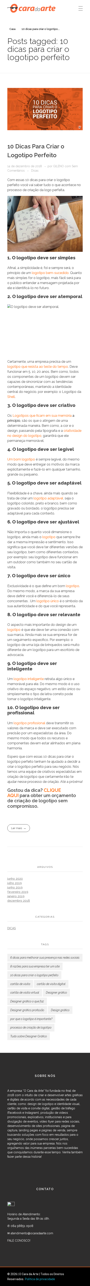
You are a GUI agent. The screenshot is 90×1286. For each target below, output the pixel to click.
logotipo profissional (29, 723)
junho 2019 (15, 887)
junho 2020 (15, 878)
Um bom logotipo (21, 459)
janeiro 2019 (15, 896)
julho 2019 (14, 883)
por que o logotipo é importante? (31, 1019)
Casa (12, 29)
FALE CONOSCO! (19, 1240)
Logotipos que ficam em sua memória (42, 416)
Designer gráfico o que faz (27, 1001)
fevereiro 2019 (17, 892)
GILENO (59, 166)
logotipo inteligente (29, 679)
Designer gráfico (56, 992)
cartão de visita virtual (24, 992)
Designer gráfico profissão (27, 1010)
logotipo (48, 537)
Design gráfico (60, 1010)
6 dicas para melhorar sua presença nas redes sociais (45, 957)
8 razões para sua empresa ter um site (35, 966)
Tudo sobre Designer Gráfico (28, 1036)
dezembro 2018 (18, 900)
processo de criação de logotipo (30, 1027)
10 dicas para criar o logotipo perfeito (34, 975)
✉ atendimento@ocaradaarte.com (30, 1233)
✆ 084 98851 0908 (20, 1226)
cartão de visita (20, 984)
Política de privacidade (40, 1279)
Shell (11, 397)
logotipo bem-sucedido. (50, 273)
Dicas (35, 170)
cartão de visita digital (51, 984)
